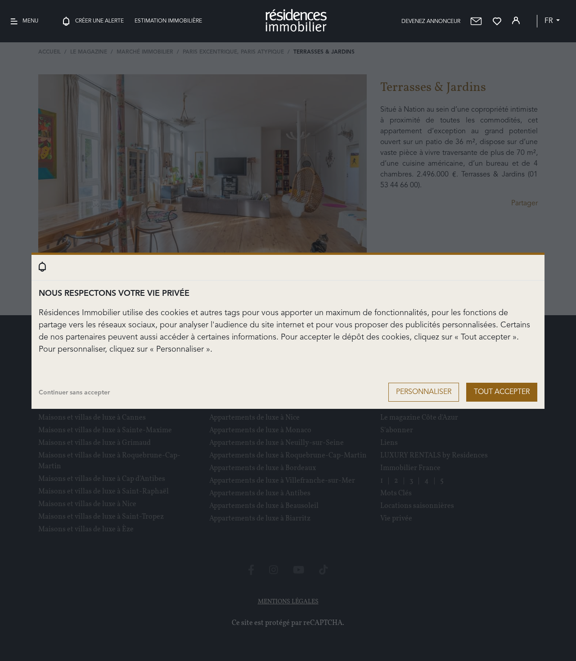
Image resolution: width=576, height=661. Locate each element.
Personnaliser (423, 392)
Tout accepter (502, 392)
